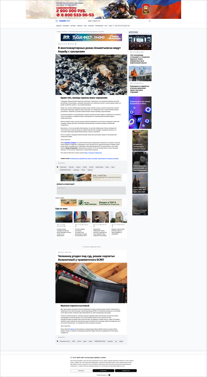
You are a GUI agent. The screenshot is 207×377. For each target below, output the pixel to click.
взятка (79, 334)
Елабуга (85, 167)
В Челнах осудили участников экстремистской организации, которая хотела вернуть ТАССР (81, 232)
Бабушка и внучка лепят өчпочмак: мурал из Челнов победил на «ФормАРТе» (118, 231)
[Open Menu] (56, 21)
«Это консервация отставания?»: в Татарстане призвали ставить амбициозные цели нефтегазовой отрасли (140, 59)
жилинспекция (99, 167)
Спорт (85, 26)
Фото (106, 26)
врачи (84, 334)
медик (90, 334)
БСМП (73, 334)
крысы (107, 167)
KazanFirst (62, 163)
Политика (79, 26)
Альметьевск (63, 167)
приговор (110, 334)
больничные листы (65, 334)
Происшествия (99, 26)
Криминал (91, 26)
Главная (59, 31)
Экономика (66, 26)
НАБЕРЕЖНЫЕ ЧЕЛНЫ (65, 170)
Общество (59, 26)
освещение (76, 170)
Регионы (65, 31)
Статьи (110, 26)
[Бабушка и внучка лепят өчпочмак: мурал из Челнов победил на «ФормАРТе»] (118, 217)
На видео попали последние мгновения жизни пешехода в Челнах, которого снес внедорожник (64, 232)
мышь (112, 167)
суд (116, 334)
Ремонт (83, 170)
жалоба (91, 167)
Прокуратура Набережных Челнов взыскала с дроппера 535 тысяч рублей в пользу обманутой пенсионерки (100, 232)
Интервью (73, 26)
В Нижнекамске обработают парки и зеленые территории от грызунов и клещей (94, 158)
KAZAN (64, 21)
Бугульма (71, 167)
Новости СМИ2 (59, 198)
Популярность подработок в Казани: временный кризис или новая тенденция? (139, 89)
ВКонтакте (98, 153)
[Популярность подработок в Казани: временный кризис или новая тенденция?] (140, 73)
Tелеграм (91, 153)
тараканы (90, 170)
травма (121, 334)
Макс (86, 153)
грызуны (78, 167)
